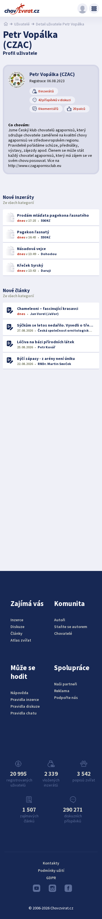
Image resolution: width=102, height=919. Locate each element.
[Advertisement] (51, 465)
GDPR (51, 877)
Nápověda (19, 692)
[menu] (94, 8)
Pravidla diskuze (25, 706)
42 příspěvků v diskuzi (54, 100)
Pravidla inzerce (24, 699)
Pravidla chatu (23, 713)
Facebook (67, 889)
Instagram (51, 889)
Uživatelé (22, 24)
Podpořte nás (66, 697)
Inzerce (16, 619)
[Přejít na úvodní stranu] (6, 24)
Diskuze (17, 626)
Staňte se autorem (70, 626)
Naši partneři (65, 683)
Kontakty (51, 863)
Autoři (59, 619)
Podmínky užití (51, 870)
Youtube (35, 889)
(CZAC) (52, 74)
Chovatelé (63, 633)
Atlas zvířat (20, 640)
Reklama (61, 690)
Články (16, 633)
